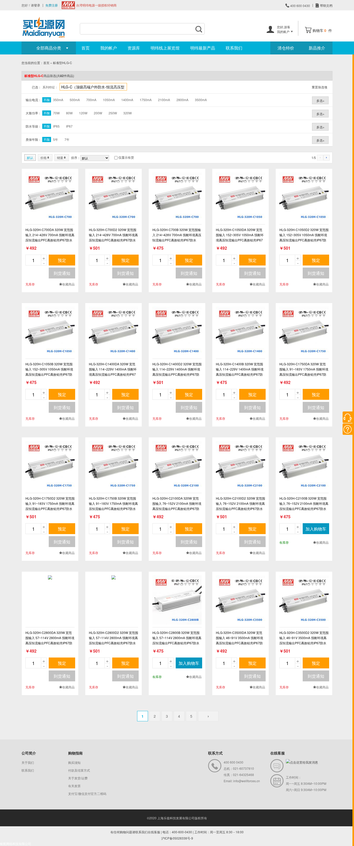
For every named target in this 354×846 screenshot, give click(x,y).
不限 (47, 99)
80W (69, 113)
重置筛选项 (319, 87)
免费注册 (51, 5)
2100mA (164, 99)
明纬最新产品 (202, 48)
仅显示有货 (126, 157)
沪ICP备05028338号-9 (177, 838)
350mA (58, 99)
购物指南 (75, 753)
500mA (75, 99)
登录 (37, 5)
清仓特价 (286, 48)
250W (113, 113)
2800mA (182, 99)
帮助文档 (325, 5)
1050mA (109, 99)
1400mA (127, 99)
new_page (50, 197)
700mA (91, 99)
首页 (85, 48)
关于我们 (28, 762)
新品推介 (317, 48)
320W (127, 113)
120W (83, 113)
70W (56, 113)
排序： (75, 157)
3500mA (201, 99)
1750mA (146, 99)
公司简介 (29, 753)
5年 (55, 139)
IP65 (56, 126)
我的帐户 (108, 48)
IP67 (69, 126)
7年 (67, 139)
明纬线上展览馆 (165, 48)
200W (98, 113)
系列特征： (50, 87)
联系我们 (234, 48)
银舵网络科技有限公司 (15, 843)
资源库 (134, 48)
